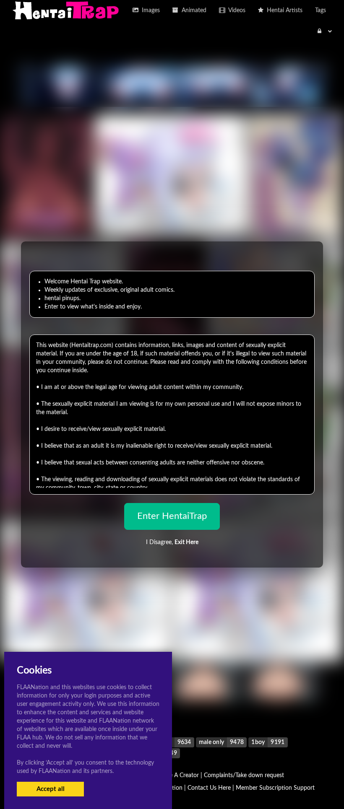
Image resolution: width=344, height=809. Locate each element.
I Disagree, (172, 542)
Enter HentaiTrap (172, 516)
